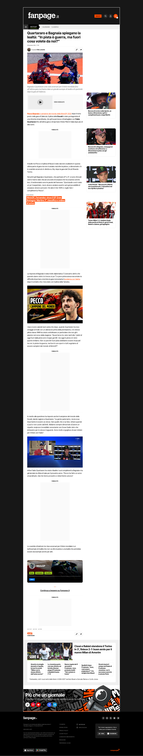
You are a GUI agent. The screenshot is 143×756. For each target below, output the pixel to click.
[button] (81, 49)
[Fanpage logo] (41, 16)
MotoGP (33, 27)
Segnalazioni (63, 727)
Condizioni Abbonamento (67, 736)
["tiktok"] (27, 704)
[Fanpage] (30, 718)
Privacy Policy (63, 730)
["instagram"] (33, 704)
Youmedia (62, 724)
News (31, 573)
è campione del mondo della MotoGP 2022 (49, 114)
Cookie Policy (63, 733)
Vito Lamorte (41, 49)
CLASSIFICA (55, 27)
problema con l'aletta (72, 279)
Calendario (39, 573)
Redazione (62, 740)
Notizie (40, 629)
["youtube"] (38, 704)
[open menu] (25, 27)
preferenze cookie (65, 743)
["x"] (44, 704)
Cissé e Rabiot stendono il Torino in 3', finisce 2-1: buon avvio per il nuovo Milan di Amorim (93, 649)
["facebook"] (49, 704)
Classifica (48, 573)
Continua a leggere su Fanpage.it (55, 590)
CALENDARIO (46, 27)
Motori (35, 629)
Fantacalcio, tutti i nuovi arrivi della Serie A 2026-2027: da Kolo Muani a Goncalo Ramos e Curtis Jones (64, 679)
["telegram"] (55, 704)
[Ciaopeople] (115, 751)
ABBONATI (98, 16)
